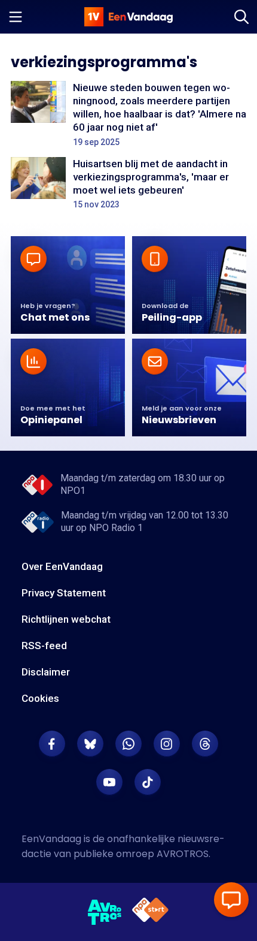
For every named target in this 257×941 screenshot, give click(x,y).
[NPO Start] (150, 912)
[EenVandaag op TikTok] (147, 782)
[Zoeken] (241, 16)
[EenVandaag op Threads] (205, 744)
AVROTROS (183, 854)
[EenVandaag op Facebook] (52, 744)
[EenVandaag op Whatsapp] (128, 744)
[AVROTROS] (105, 912)
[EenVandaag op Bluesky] (90, 744)
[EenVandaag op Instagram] (167, 744)
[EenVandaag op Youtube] (109, 782)
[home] (128, 16)
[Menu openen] (15, 16)
